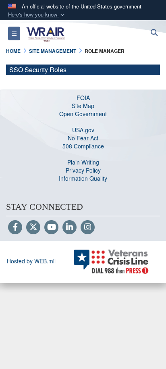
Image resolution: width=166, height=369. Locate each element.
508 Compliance (83, 146)
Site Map (83, 106)
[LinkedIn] (69, 227)
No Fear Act (83, 138)
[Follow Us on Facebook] (15, 227)
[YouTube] (51, 227)
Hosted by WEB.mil (31, 261)
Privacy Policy (83, 170)
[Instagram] (88, 227)
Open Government (83, 114)
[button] (37, 14)
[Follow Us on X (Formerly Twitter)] (33, 227)
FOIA (83, 98)
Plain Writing (83, 162)
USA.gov (83, 130)
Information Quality (83, 178)
